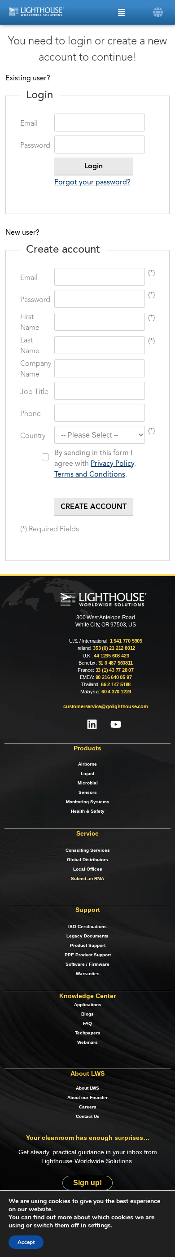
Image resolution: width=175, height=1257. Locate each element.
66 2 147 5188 (116, 684)
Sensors (88, 792)
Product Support (87, 945)
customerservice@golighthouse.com (105, 706)
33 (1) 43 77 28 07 (115, 670)
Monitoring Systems (87, 801)
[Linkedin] (92, 724)
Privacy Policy (112, 464)
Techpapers (88, 1032)
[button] (158, 12)
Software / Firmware (87, 964)
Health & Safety (88, 811)
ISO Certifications (87, 926)
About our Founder (87, 1097)
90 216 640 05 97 (114, 677)
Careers (87, 1106)
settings (99, 1226)
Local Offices (87, 869)
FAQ (87, 1023)
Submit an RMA (87, 878)
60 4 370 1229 (116, 691)
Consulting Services (88, 850)
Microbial (88, 782)
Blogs (87, 1014)
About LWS (87, 1088)
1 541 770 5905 (126, 641)
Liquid (87, 773)
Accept (26, 1242)
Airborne (87, 764)
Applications (87, 1004)
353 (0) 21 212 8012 (114, 648)
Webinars (87, 1042)
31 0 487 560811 (115, 663)
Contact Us (88, 1116)
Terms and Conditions (89, 474)
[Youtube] (116, 724)
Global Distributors (87, 859)
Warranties (88, 973)
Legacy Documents (87, 935)
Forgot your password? (92, 182)
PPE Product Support (88, 954)
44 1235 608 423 (111, 655)
